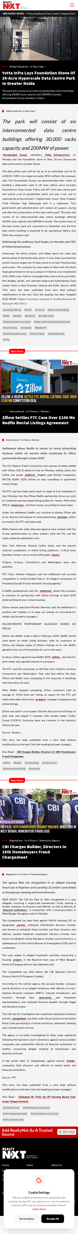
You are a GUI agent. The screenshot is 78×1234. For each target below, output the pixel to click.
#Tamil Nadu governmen (14, 333)
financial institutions (15, 909)
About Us (56, 1165)
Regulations (11, 874)
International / (18, 411)
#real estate (34, 768)
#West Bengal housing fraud (36, 1107)
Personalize (26, 1218)
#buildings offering (12, 309)
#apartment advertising (14, 768)
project (18, 959)
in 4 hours (32, 411)
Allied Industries (14, 111)
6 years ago (37, 66)
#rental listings (32, 762)
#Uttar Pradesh (37, 333)
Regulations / (17, 840)
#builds (28, 309)
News (30, 1165)
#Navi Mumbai (10, 327)
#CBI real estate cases (13, 1119)
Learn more (39, 1208)
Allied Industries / (19, 66)
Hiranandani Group (15, 154)
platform (30, 474)
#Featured (30, 315)
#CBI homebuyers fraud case (44, 1113)
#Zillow (6, 762)
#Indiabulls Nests (11, 1107)
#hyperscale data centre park (16, 321)
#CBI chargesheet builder (15, 1113)
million (56, 657)
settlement (46, 590)
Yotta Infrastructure (56, 154)
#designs (17, 315)
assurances (47, 997)
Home (5, 1165)
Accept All (52, 1218)
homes (55, 554)
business (63, 516)
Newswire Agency (50, 840)
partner (22, 924)
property (41, 699)
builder (71, 1060)
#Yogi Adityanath (56, 333)
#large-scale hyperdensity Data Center (52, 321)
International (12, 440)
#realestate (26, 327)
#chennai (39, 309)
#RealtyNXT (40, 327)
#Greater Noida (46, 315)
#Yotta (6, 339)
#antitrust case (49, 762)
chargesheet (19, 1018)
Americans (17, 505)
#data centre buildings (58, 309)
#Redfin (17, 762)
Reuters (45, 411)
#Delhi (6, 315)
